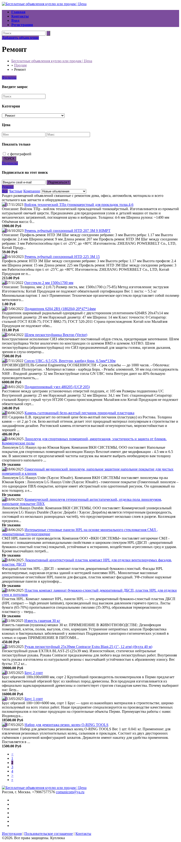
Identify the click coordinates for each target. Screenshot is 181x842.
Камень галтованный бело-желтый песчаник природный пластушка (79, 413)
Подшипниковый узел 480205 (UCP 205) (57, 387)
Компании (31, 191)
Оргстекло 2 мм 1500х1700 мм (48, 283)
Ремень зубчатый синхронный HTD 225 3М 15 (62, 257)
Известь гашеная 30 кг (42, 621)
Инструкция (12, 834)
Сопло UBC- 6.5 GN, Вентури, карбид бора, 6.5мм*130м (69, 361)
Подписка (10, 163)
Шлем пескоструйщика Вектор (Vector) (56, 335)
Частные (15, 191)
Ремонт (8, 187)
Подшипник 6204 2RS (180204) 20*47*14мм (60, 309)
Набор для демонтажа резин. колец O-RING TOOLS (66, 725)
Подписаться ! (58, 182)
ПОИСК (9, 158)
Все (5, 191)
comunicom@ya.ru (70, 792)
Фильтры (9, 77)
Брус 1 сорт (34, 699)
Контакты (83, 834)
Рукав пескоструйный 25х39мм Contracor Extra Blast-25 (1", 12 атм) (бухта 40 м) (88, 647)
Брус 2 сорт (34, 673)
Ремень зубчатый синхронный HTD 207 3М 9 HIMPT (68, 231)
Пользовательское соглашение (48, 834)
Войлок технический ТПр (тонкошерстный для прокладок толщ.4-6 (78, 205)
